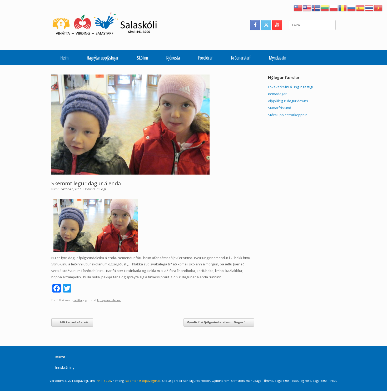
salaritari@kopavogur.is (142, 381)
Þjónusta (173, 58)
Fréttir (77, 300)
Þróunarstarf (241, 58)
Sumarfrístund (279, 107)
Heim (64, 58)
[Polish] (333, 7)
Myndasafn (277, 58)
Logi (103, 189)
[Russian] (351, 7)
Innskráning (64, 367)
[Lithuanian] (324, 7)
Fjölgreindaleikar (109, 300)
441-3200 (104, 381)
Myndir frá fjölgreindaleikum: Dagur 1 (218, 322)
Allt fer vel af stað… (72, 322)
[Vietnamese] (378, 7)
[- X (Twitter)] (266, 25)
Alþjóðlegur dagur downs (288, 100)
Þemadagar (277, 93)
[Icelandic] (315, 7)
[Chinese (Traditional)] (298, 7)
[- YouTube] (277, 25)
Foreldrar (205, 58)
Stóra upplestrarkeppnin (287, 114)
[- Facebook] (255, 25)
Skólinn (142, 58)
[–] (107, 25)
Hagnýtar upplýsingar (102, 58)
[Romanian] (342, 7)
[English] (306, 7)
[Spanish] (360, 7)
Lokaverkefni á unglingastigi (290, 87)
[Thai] (369, 7)
